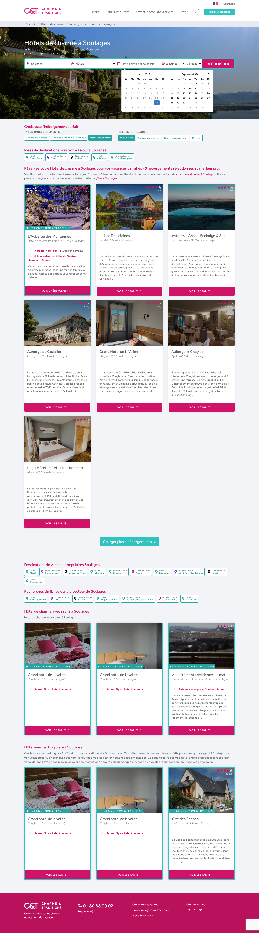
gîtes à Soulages (106, 178)
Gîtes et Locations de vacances (154, 12)
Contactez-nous (196, 904)
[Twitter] (200, 910)
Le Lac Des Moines (114, 236)
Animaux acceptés (148, 137)
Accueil (96, 12)
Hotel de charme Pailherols (44, 240)
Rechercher (218, 64)
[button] (215, 3)
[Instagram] (189, 910)
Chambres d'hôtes (118, 12)
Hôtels (184, 12)
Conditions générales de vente (151, 910)
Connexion (229, 3)
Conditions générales (145, 904)
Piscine (196, 137)
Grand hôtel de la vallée (47, 675)
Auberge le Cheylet (187, 351)
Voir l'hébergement (56, 290)
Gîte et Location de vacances (69, 137)
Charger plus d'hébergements (128, 542)
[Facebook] (194, 910)
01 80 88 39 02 (97, 905)
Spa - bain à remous (175, 137)
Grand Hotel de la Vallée (118, 351)
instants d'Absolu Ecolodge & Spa (198, 236)
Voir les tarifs (128, 291)
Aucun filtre (126, 137)
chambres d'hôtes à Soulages (195, 174)
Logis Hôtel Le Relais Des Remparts (56, 468)
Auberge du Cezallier (44, 351)
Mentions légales (142, 915)
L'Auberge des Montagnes (49, 236)
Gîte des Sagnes (185, 819)
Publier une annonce (219, 11)
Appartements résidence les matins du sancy (208, 675)
